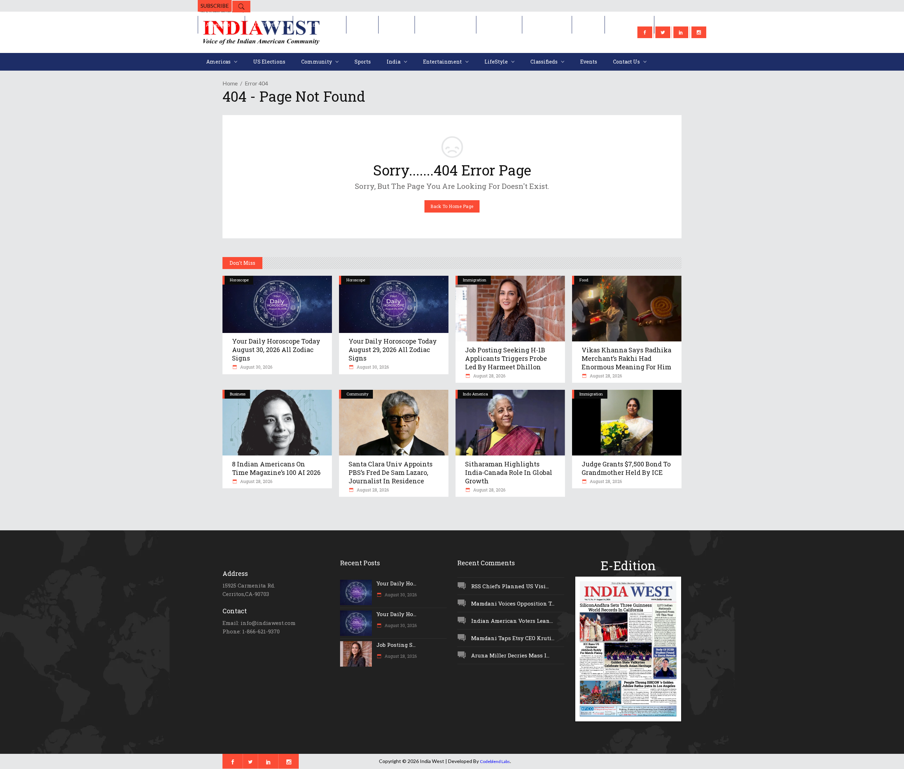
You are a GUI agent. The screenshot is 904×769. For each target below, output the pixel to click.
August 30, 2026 (255, 367)
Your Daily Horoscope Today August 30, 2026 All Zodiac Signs (276, 349)
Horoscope (239, 279)
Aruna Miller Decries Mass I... (510, 655)
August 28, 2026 (488, 375)
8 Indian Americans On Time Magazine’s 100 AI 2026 (276, 468)
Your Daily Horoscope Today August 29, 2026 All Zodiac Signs (393, 349)
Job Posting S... (396, 644)
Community (357, 394)
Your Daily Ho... (396, 583)
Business (237, 394)
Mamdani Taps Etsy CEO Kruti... (512, 638)
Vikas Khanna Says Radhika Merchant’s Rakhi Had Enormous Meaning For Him (626, 358)
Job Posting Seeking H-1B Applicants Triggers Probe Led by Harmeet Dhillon (506, 358)
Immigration (474, 279)
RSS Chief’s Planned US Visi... (510, 586)
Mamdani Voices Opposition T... (512, 603)
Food (583, 279)
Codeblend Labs (495, 761)
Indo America (475, 394)
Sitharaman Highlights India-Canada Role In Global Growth (508, 472)
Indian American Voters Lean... (512, 620)
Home (230, 83)
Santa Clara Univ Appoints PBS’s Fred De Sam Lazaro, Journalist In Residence (391, 472)
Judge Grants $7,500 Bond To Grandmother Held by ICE (626, 468)
